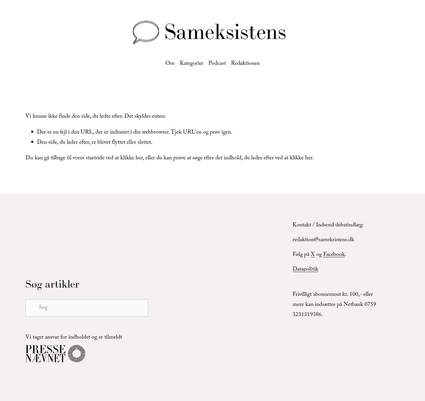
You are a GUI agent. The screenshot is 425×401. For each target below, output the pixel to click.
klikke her (131, 158)
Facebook (334, 255)
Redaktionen (245, 64)
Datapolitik (305, 270)
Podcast (217, 64)
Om (170, 64)
